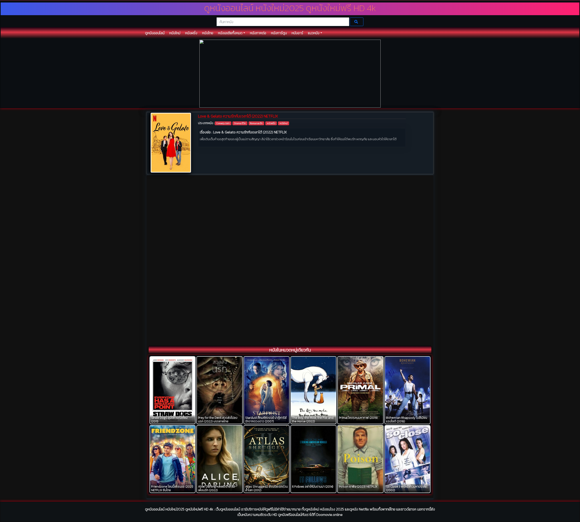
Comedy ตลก (223, 123)
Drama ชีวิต (240, 123)
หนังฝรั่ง (271, 123)
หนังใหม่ (284, 123)
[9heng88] (290, 73)
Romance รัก (256, 123)
